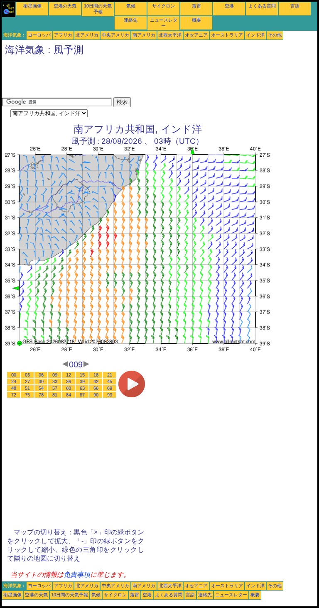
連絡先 (130, 19)
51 (27, 388)
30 (41, 381)
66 (95, 388)
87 (82, 394)
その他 (275, 34)
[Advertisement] (153, 78)
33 (54, 381)
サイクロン (163, 5)
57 (54, 388)
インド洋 (255, 34)
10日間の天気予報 (69, 594)
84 (68, 394)
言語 (294, 5)
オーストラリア (227, 34)
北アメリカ (87, 34)
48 (13, 388)
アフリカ (63, 34)
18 (95, 374)
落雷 (196, 5)
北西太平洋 (170, 34)
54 (41, 388)
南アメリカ (144, 34)
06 (41, 374)
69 (109, 388)
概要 (196, 19)
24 (13, 381)
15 (82, 374)
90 (95, 394)
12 (68, 374)
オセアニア (196, 34)
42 (95, 381)
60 (68, 388)
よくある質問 (262, 5)
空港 (229, 5)
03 (27, 374)
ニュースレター (231, 594)
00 (13, 374)
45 (109, 381)
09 (54, 374)
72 (13, 394)
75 (27, 394)
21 (109, 374)
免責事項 (77, 574)
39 (82, 381)
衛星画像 (32, 5)
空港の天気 (65, 5)
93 (109, 394)
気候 (130, 5)
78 (41, 394)
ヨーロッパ (39, 34)
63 (82, 388)
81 (54, 394)
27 (27, 381)
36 (68, 381)
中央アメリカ (115, 34)
